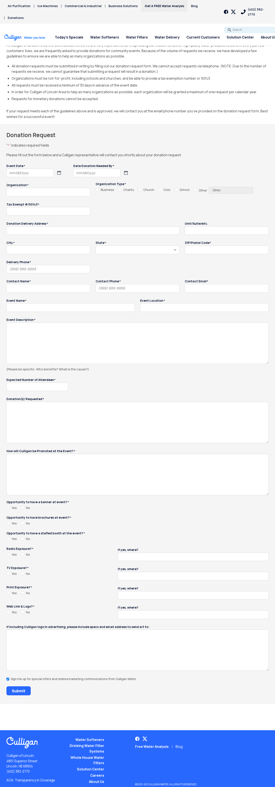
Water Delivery (167, 37)
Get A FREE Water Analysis (164, 6)
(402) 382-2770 (18, 771)
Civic (166, 190)
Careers (97, 775)
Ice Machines (47, 6)
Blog (194, 6)
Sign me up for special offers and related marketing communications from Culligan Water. (73, 679)
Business (107, 190)
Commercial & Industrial (83, 6)
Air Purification (19, 6)
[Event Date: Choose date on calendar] (59, 173)
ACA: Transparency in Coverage (30, 780)
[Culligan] (25, 37)
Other (203, 190)
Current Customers (203, 37)
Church (148, 190)
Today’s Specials (69, 37)
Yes (14, 508)
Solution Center (240, 37)
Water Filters (137, 37)
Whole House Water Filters (87, 760)
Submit (18, 690)
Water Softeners (104, 37)
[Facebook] (226, 12)
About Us (96, 781)
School (184, 190)
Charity (128, 190)
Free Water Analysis (152, 746)
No (28, 508)
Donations (16, 18)
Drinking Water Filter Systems (87, 748)
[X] (233, 12)
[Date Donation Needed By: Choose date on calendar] (125, 173)
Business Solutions (123, 6)
